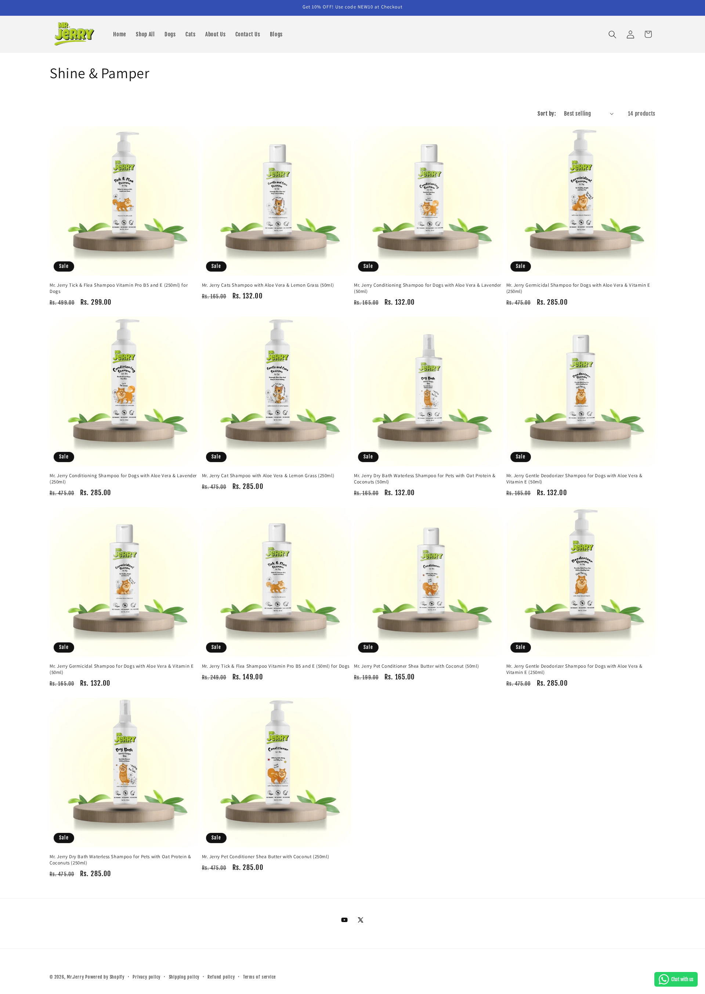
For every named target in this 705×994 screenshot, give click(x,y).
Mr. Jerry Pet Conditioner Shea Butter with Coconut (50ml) (416, 666)
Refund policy (221, 977)
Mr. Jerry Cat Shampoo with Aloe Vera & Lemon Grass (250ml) (268, 476)
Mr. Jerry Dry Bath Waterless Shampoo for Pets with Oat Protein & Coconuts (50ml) (424, 479)
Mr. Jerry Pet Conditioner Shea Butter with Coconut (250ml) (265, 857)
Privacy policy (146, 977)
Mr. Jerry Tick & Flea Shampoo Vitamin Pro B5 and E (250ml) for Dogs (119, 288)
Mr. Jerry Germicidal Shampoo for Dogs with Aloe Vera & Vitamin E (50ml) (122, 669)
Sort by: (547, 113)
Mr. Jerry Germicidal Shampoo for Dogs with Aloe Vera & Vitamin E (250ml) (578, 288)
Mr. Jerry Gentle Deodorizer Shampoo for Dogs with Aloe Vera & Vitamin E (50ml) (574, 479)
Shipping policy (184, 977)
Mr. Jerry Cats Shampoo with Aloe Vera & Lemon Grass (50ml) (268, 285)
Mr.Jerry (76, 977)
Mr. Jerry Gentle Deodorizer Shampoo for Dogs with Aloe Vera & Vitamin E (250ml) (574, 669)
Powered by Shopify (104, 977)
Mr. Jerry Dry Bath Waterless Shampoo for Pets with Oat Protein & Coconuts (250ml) (120, 860)
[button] (612, 34)
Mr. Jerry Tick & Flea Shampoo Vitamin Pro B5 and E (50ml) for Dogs (276, 666)
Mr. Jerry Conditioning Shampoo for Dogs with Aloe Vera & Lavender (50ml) (427, 288)
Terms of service (259, 977)
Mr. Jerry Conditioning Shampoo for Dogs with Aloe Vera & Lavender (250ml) (123, 479)
